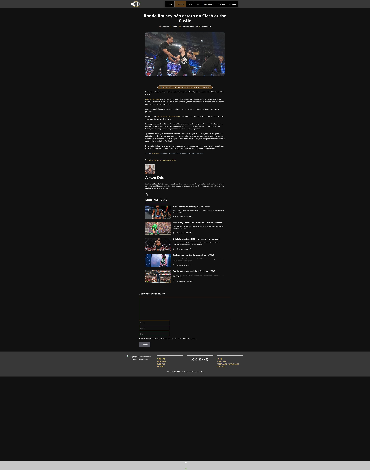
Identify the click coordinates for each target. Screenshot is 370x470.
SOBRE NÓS (222, 361)
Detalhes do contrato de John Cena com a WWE (194, 271)
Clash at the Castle (154, 160)
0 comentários (206, 26)
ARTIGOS (160, 367)
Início (169, 4)
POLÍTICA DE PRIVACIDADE (228, 364)
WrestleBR (155, 153)
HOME (219, 359)
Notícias (180, 4)
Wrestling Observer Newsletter (168, 116)
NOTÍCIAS (161, 359)
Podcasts (208, 4)
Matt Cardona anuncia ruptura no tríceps (191, 206)
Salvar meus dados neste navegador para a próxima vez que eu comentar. (168, 338)
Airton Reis (165, 26)
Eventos (222, 4)
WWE (190, 4)
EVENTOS (161, 364)
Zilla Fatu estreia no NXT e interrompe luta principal (196, 239)
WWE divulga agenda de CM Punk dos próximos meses (197, 222)
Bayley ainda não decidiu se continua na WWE (193, 255)
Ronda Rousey (166, 160)
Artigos (233, 4)
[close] (186, 462)
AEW (198, 4)
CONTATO (221, 367)
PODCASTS (161, 361)
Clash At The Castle (152, 99)
